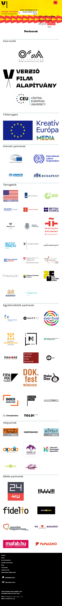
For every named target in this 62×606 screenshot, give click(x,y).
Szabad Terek (5, 570)
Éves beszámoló (6, 560)
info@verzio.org (10, 598)
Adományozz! (10, 577)
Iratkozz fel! (10, 582)
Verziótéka (4, 567)
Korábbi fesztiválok (7, 562)
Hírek (2, 557)
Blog (49, 27)
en (55, 2)
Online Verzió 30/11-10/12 (30, 13)
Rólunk (3, 555)
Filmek (45, 16)
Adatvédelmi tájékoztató (8, 572)
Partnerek (51, 24)
